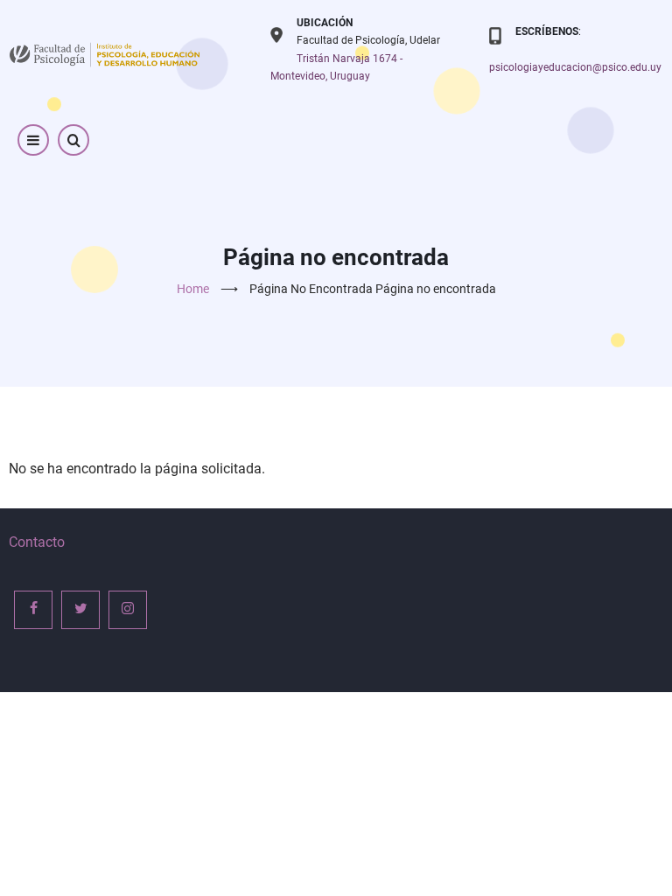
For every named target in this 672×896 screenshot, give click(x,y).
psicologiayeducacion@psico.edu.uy (575, 67)
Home (193, 289)
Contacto (37, 542)
